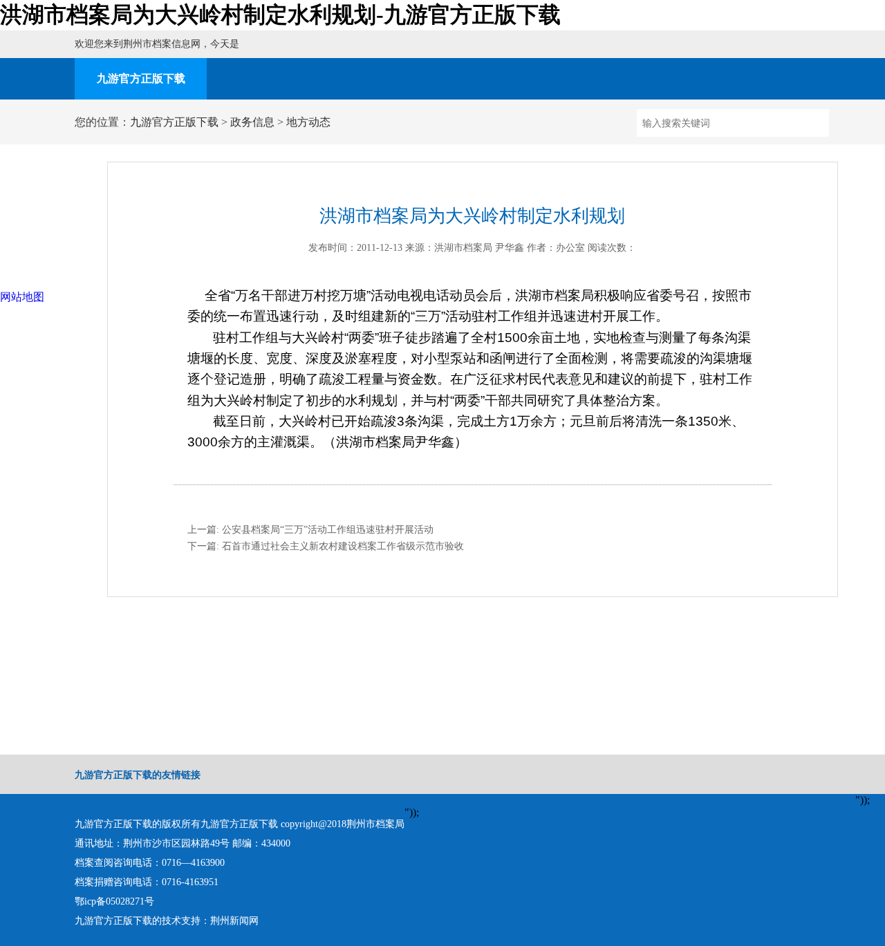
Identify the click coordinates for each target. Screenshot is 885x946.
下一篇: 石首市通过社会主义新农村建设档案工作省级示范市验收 (325, 546)
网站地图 (22, 297)
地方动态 (308, 122)
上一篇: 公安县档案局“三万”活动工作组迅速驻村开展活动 (310, 529)
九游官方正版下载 (141, 78)
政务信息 (252, 122)
